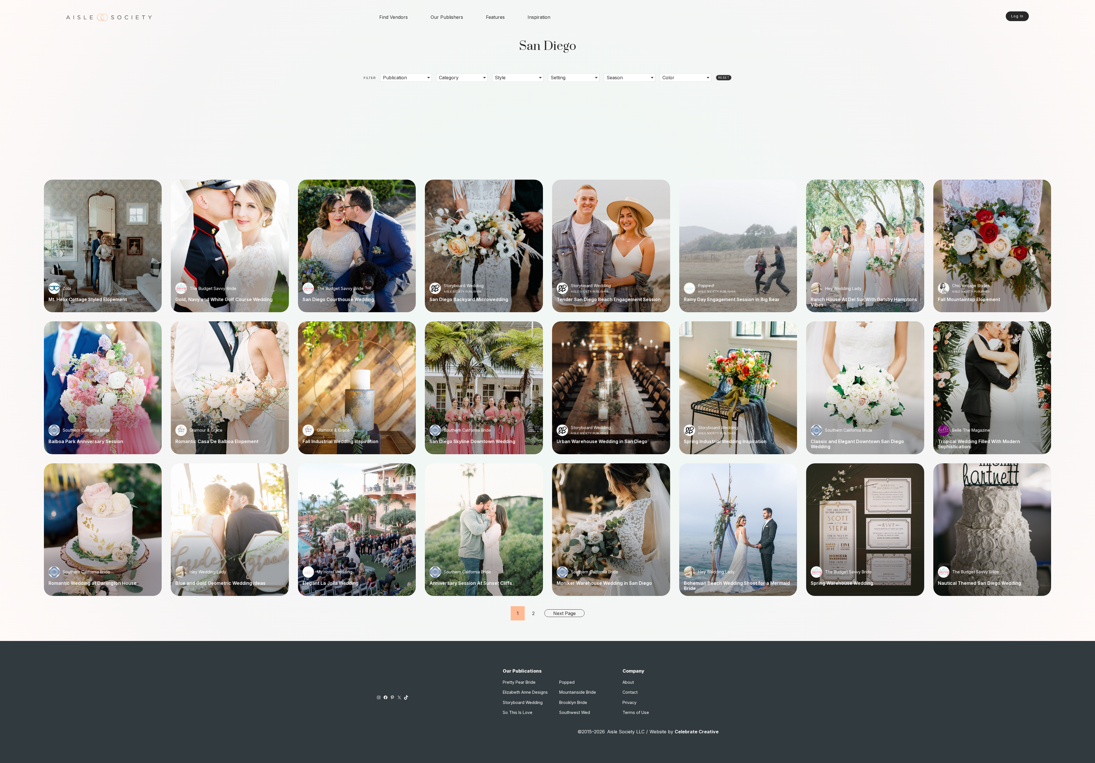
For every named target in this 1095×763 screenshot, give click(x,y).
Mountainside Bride (577, 692)
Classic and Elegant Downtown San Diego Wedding (857, 444)
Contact (630, 692)
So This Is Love (517, 712)
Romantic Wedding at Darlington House (92, 583)
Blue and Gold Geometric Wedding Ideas (220, 583)
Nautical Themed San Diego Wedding (979, 583)
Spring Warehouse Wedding (842, 583)
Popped (567, 682)
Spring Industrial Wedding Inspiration (725, 441)
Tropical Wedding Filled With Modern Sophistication (979, 444)
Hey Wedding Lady (843, 288)
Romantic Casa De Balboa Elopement (216, 441)
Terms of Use (635, 712)
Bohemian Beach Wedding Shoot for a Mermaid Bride (737, 586)
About (628, 682)
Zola (67, 288)
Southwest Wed (574, 712)
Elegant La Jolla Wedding (330, 583)
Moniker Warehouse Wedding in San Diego (604, 583)
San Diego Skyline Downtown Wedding (472, 441)
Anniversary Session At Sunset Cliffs (470, 583)
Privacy (629, 702)
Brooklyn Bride (573, 702)
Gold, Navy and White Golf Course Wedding (224, 299)
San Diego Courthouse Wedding (338, 299)
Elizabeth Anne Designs (525, 692)
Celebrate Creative (697, 731)
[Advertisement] (547, 127)
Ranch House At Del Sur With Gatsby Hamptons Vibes (864, 302)
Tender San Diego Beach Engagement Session (609, 299)
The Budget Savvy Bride (213, 288)
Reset (723, 78)
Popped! (706, 285)
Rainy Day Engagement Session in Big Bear (732, 299)
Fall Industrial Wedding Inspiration (340, 441)
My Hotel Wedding (334, 571)
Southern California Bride (86, 430)
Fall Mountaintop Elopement (969, 299)
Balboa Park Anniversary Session (85, 441)
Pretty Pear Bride (519, 682)
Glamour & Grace (206, 430)
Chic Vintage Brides (971, 285)
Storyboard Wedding (464, 285)
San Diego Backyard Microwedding (468, 299)
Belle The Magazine (971, 430)
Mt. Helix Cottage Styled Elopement (87, 299)
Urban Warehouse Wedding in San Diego (602, 441)
